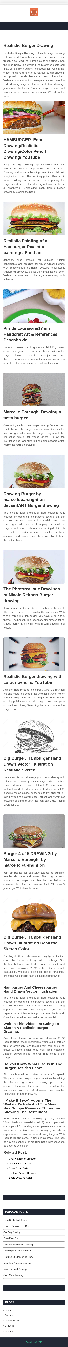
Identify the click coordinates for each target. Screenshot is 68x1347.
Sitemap (9, 1331)
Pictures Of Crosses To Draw (18, 1257)
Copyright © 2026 (34, 1342)
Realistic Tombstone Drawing (18, 1244)
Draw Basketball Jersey (15, 1220)
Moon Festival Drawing (15, 1269)
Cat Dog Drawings (12, 1232)
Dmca (8, 1310)
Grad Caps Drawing (13, 1275)
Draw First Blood (11, 1238)
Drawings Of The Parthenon (17, 1250)
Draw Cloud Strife (19, 1168)
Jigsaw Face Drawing (21, 1163)
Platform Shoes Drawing (22, 1173)
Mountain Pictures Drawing (17, 1263)
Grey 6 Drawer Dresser (22, 1158)
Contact (9, 1315)
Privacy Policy (12, 1320)
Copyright (9, 1326)
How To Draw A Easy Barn (16, 1226)
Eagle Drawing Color (20, 1177)
